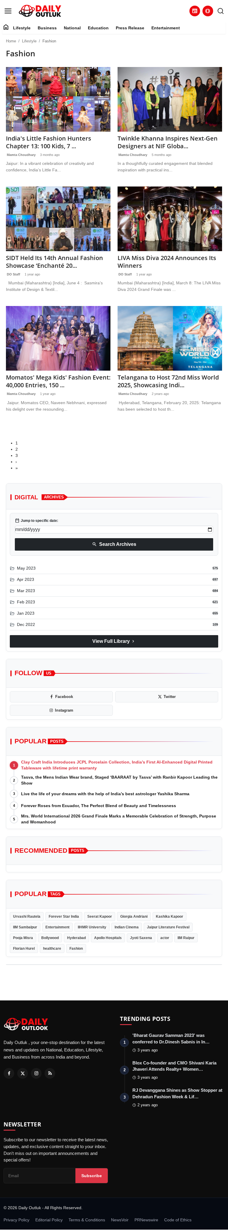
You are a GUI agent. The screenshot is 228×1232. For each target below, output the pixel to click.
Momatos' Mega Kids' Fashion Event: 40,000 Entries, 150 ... (58, 381)
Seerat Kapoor (99, 916)
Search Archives (114, 544)
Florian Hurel (24, 948)
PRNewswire (146, 1219)
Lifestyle (22, 27)
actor (164, 938)
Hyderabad (76, 938)
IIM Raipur (186, 938)
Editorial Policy (49, 1219)
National (72, 27)
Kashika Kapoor (169, 916)
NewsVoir (120, 1219)
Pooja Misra (23, 938)
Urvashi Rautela (26, 916)
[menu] (8, 11)
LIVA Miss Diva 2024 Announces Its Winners (167, 262)
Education (98, 27)
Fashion (76, 948)
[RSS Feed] (50, 1073)
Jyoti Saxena (141, 938)
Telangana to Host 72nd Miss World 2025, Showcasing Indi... (168, 381)
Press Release (130, 27)
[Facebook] (9, 1073)
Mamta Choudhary (21, 155)
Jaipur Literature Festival (168, 927)
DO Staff (13, 274)
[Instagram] (36, 1073)
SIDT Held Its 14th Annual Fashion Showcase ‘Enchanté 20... (54, 262)
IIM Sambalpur (25, 927)
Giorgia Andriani (134, 916)
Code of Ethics (177, 1219)
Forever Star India (64, 916)
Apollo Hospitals (108, 938)
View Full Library (114, 641)
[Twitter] (22, 1073)
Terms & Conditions (87, 1219)
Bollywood (50, 938)
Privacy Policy (16, 1219)
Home (11, 41)
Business (47, 27)
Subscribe (91, 1175)
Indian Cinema (127, 927)
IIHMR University (92, 927)
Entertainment (165, 27)
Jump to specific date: (36, 520)
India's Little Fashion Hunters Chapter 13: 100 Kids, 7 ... (48, 142)
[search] (220, 10)
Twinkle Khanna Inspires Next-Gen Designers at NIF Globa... (168, 142)
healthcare (52, 948)
